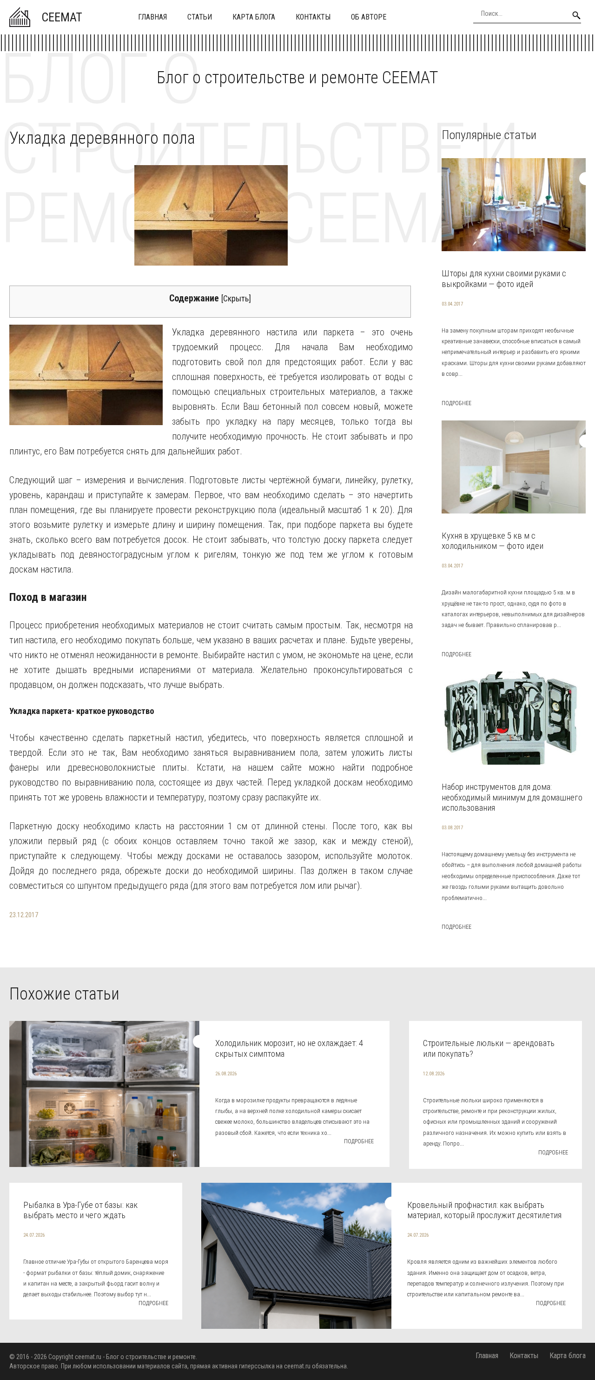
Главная (152, 17)
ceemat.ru (88, 1356)
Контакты (313, 17)
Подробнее (456, 403)
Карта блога (253, 17)
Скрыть (236, 298)
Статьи (199, 17)
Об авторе (368, 17)
